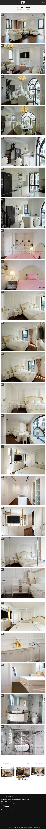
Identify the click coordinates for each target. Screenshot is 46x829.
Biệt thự (28, 9)
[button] (1, 3)
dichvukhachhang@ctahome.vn (12, 803)
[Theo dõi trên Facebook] (2, 806)
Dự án (23, 9)
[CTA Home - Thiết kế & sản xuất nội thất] (23, 2)
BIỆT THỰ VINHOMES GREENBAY (35, 763)
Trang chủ (18, 9)
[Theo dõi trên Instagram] (4, 806)
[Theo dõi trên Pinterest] (6, 806)
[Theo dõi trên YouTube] (8, 806)
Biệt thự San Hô (7, 763)
